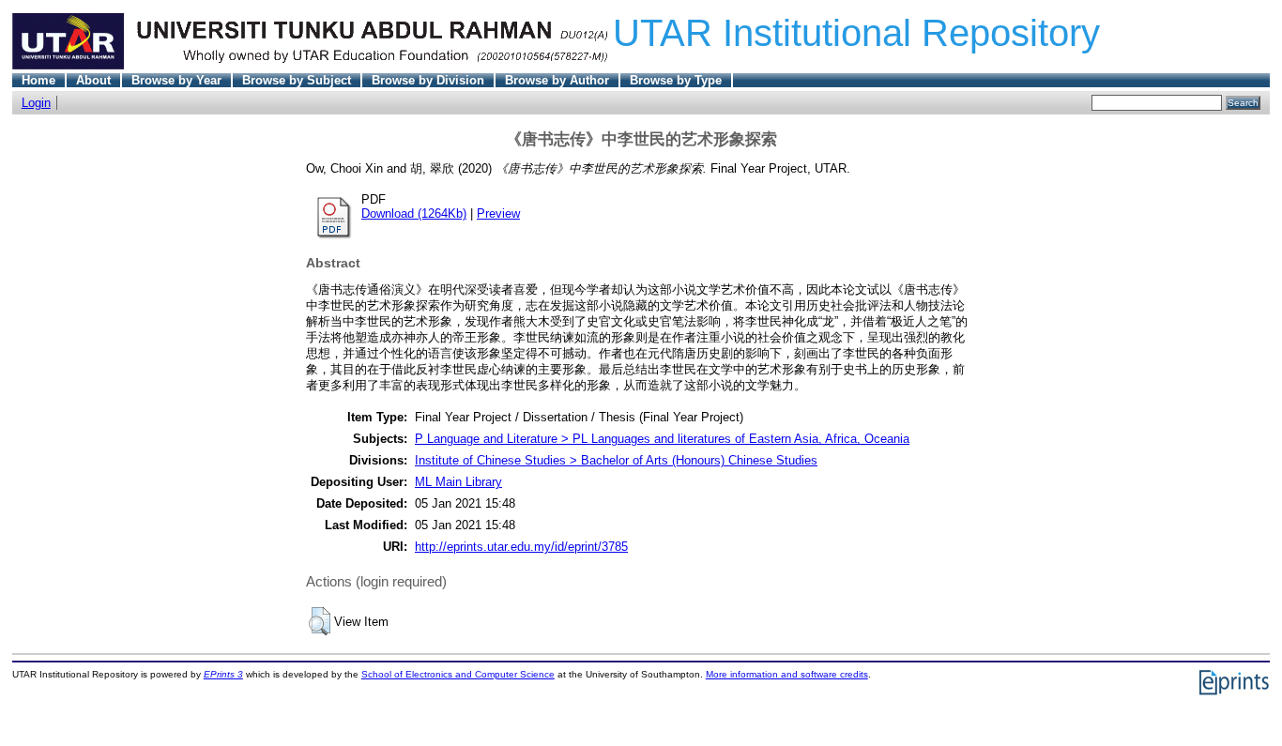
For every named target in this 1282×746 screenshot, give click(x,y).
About (93, 80)
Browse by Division (428, 80)
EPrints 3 (223, 674)
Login (36, 103)
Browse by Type (676, 80)
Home (38, 80)
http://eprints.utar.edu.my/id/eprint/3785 (521, 547)
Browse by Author (557, 80)
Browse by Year (176, 80)
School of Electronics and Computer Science (458, 674)
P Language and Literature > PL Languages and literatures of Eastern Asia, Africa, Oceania (662, 439)
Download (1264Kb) (413, 213)
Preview (498, 213)
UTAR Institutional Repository (856, 32)
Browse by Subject (296, 80)
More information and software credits (787, 674)
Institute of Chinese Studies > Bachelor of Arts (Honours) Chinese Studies (616, 460)
